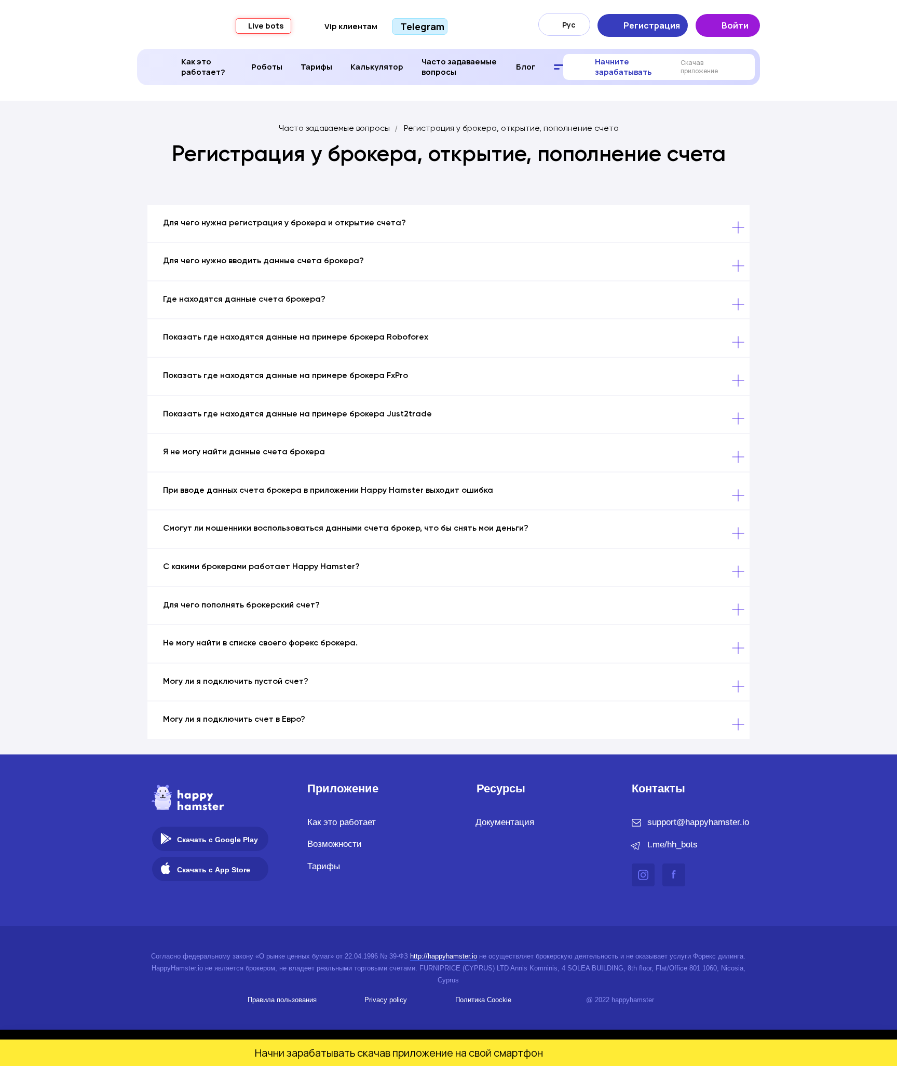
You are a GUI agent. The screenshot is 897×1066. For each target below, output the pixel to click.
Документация (504, 822)
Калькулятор (376, 66)
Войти (735, 25)
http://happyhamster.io (443, 956)
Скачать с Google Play (217, 839)
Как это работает (341, 822)
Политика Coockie (483, 1000)
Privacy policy (385, 1000)
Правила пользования (282, 1000)
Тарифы (316, 66)
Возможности (334, 844)
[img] (166, 838)
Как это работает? (203, 66)
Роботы (266, 66)
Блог (526, 66)
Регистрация (651, 25)
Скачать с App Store (213, 870)
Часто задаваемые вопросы (459, 66)
